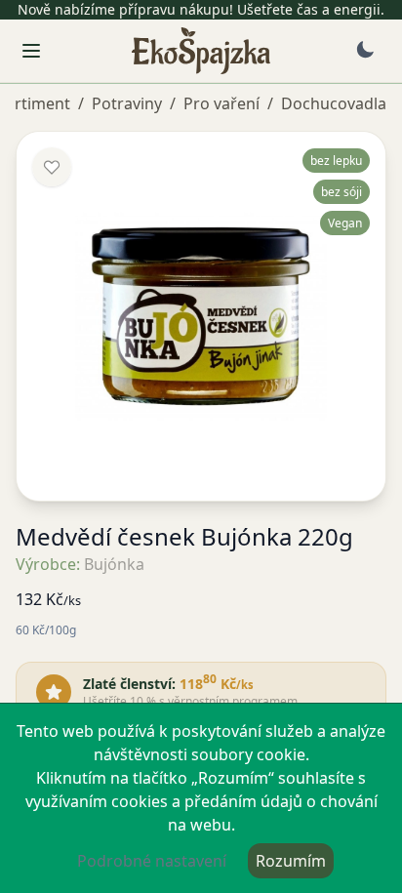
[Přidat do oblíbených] (51, 166)
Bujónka (114, 564)
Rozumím (291, 861)
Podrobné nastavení (151, 861)
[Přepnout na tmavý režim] (365, 50)
